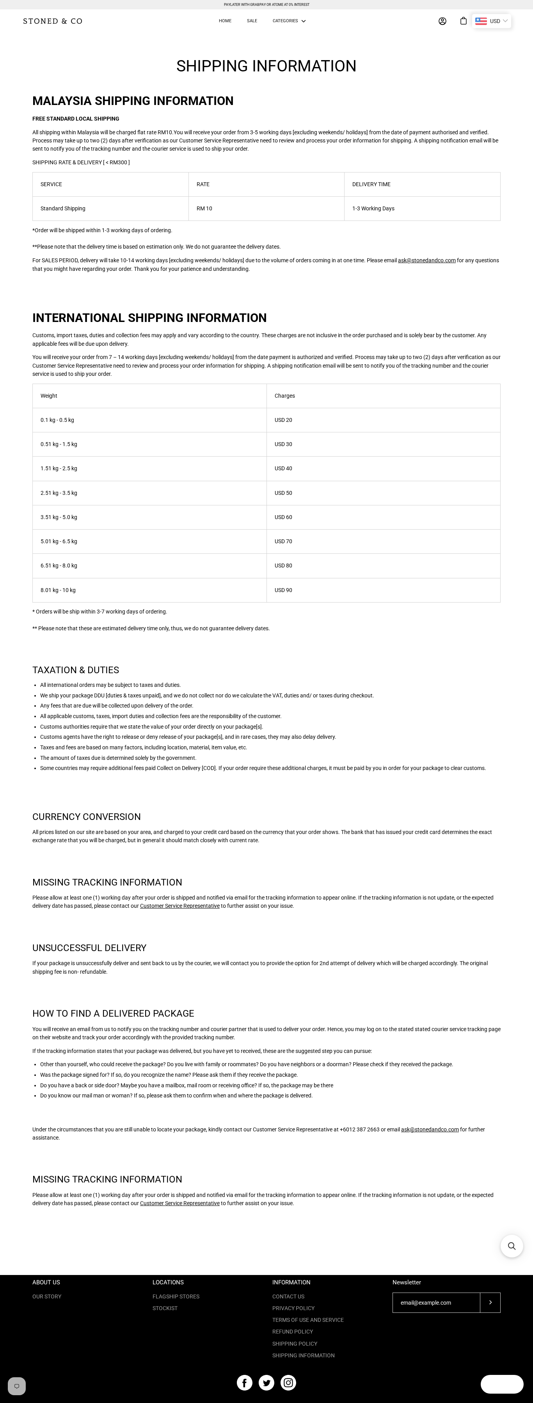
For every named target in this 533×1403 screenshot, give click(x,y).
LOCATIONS (168, 1282)
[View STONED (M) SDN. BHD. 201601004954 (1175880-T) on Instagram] (288, 1383)
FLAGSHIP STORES (176, 1296)
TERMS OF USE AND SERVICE (308, 1320)
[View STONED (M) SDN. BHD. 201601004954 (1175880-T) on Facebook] (244, 1383)
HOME (225, 20)
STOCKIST (165, 1308)
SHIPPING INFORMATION (303, 1355)
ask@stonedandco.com (427, 260)
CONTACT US (288, 1296)
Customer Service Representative (180, 906)
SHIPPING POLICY (294, 1344)
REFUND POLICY (292, 1331)
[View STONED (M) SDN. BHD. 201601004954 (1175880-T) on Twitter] (266, 1383)
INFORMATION (291, 1282)
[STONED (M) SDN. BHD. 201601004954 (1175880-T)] (52, 21)
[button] (512, 1246)
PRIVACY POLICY (293, 1308)
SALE (252, 20)
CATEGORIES (285, 20)
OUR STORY (46, 1296)
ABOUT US (46, 1282)
